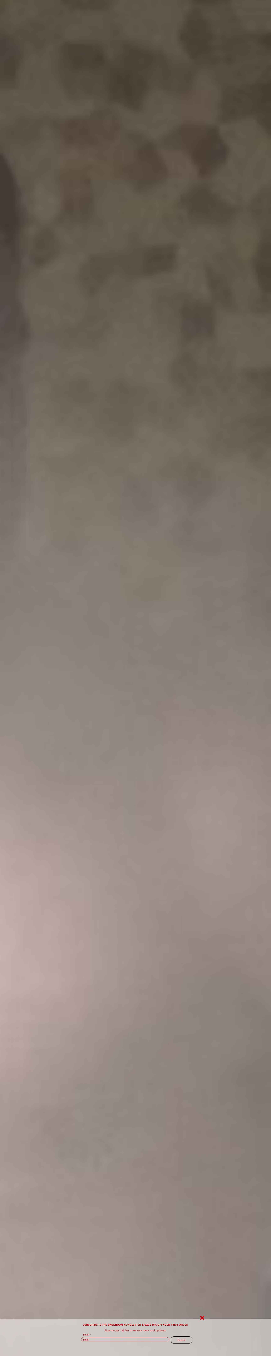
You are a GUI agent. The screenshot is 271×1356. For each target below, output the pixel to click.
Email (86, 1334)
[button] (202, 1318)
